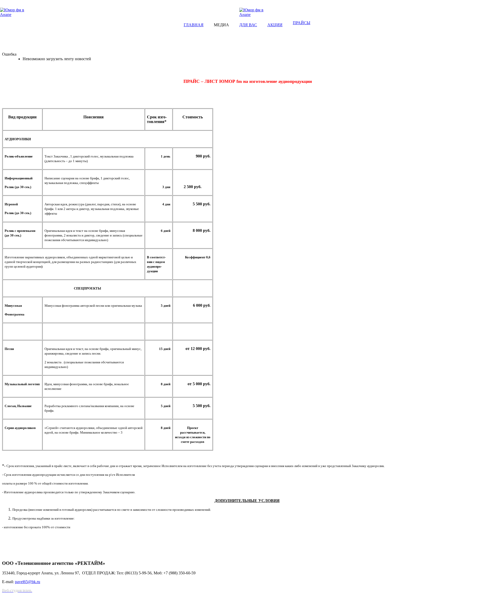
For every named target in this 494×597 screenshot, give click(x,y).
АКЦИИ (275, 25)
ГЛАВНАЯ (194, 25)
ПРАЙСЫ (301, 23)
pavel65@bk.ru (27, 582)
